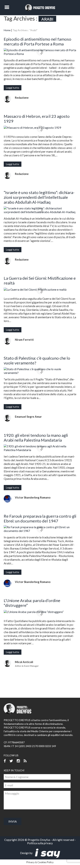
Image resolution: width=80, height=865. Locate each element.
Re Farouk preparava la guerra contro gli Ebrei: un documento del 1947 (40, 518)
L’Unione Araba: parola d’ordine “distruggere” (32, 603)
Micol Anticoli (24, 662)
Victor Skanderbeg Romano (32, 497)
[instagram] (18, 761)
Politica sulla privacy (40, 843)
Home (7, 30)
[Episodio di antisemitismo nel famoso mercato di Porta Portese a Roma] (40, 52)
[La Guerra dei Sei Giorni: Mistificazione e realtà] (40, 289)
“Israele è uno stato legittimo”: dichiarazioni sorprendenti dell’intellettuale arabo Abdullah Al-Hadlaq (39, 197)
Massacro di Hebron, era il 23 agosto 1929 (37, 119)
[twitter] (11, 761)
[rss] (25, 761)
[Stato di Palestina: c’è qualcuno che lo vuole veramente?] (40, 371)
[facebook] (5, 761)
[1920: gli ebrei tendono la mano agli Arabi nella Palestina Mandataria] (40, 448)
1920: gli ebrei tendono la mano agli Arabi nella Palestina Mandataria (36, 438)
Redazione (22, 97)
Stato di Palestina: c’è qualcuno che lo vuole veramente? (37, 360)
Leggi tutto (12, 87)
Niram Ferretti (24, 339)
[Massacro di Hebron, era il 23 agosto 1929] (40, 127)
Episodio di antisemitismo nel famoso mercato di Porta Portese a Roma (37, 41)
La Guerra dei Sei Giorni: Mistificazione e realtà (40, 280)
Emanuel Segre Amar (28, 416)
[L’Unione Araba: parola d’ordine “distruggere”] (40, 612)
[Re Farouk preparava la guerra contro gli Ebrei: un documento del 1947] (40, 529)
